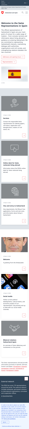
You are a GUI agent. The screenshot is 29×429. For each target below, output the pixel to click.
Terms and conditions (9, 418)
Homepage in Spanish (20, 366)
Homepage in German (8, 368)
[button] (26, 378)
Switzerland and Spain (11, 12)
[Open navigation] (26, 12)
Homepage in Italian (12, 370)
